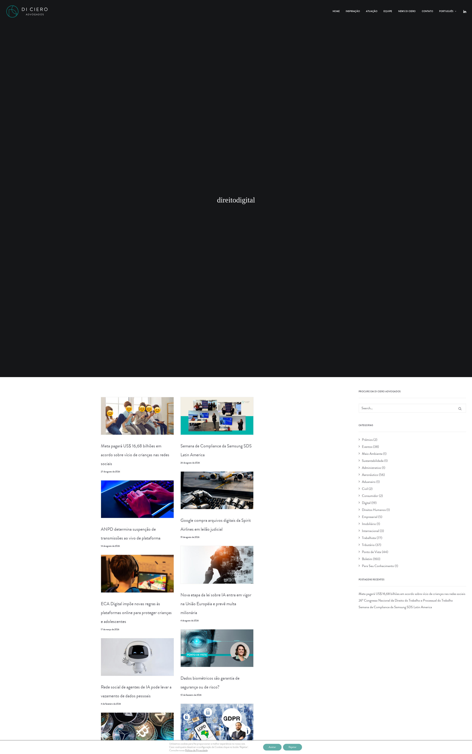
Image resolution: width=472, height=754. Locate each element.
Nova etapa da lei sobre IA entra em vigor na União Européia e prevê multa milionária (216, 604)
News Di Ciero (407, 11)
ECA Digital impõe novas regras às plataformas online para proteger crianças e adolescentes (136, 613)
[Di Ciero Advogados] (27, 11)
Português (446, 11)
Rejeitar (292, 747)
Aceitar (272, 747)
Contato (427, 11)
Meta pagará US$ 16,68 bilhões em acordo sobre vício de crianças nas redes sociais (135, 455)
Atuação (371, 11)
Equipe (388, 11)
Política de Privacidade (196, 750)
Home (336, 11)
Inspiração (353, 11)
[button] (464, 11)
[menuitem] (336, 11)
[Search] (412, 408)
